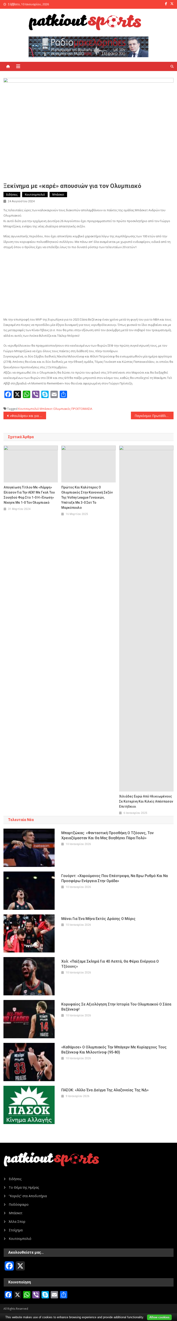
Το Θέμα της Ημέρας (24, 1187)
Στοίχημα (16, 1230)
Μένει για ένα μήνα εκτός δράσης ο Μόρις (98, 918)
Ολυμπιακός (62, 409)
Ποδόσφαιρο (19, 1204)
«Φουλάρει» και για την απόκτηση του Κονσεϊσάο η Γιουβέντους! (28, 416)
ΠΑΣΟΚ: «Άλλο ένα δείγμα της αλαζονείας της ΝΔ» (105, 1090)
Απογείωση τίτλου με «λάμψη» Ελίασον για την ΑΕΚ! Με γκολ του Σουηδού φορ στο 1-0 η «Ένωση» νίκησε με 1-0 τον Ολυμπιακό (29, 494)
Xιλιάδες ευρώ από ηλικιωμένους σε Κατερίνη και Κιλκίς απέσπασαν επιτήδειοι (146, 801)
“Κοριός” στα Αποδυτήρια (28, 1196)
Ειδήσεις (12, 194)
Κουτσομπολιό (35, 194)
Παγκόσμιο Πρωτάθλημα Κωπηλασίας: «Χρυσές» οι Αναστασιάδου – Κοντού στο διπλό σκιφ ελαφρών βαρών (154, 416)
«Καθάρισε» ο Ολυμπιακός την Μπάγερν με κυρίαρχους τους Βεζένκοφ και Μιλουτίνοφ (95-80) (114, 1049)
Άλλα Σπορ (17, 1221)
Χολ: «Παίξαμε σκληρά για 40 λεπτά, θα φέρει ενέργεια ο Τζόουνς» (110, 964)
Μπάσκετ (58, 194)
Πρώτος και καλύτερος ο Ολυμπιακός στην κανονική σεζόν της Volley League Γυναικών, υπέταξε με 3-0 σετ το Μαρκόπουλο (87, 497)
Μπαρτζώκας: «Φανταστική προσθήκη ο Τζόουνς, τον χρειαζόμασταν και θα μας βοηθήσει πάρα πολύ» (107, 835)
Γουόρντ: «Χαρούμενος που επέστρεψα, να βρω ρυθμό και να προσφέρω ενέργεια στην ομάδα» (114, 878)
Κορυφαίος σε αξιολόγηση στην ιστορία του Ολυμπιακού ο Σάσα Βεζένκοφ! (116, 1007)
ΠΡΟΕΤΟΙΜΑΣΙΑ (81, 409)
